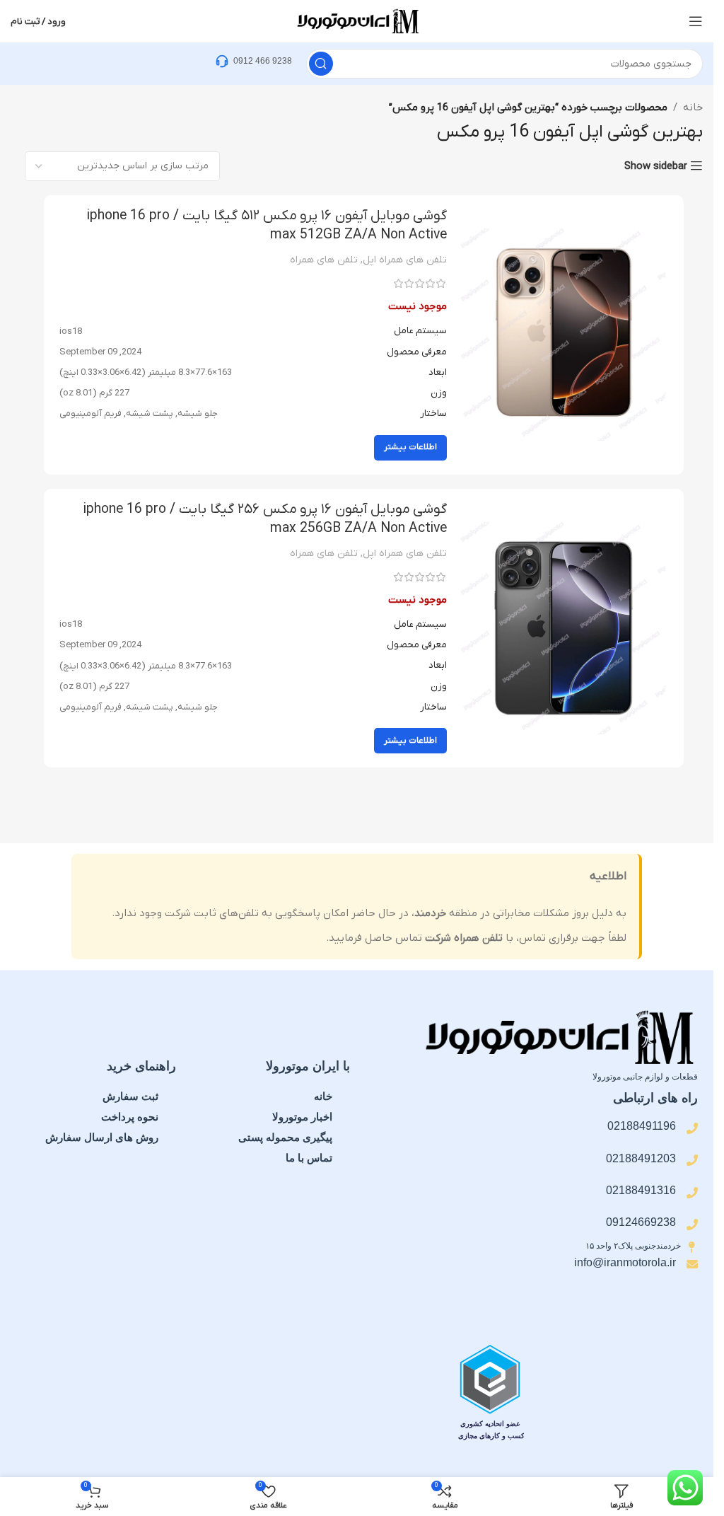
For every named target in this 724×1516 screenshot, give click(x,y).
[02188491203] (692, 1160)
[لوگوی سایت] (357, 20)
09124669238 (641, 1222)
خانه (693, 107)
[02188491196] (692, 1128)
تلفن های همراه (324, 260)
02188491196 (641, 1126)
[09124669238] (692, 1224)
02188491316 (641, 1190)
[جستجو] (321, 64)
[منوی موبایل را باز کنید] (696, 21)
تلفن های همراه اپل (405, 260)
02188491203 (641, 1158)
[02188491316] (692, 1192)
